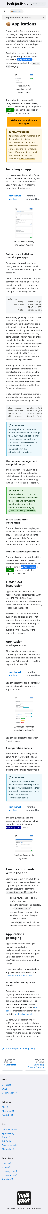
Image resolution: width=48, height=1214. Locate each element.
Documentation (9, 1129)
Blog (4, 1107)
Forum (5, 1137)
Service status (8, 1145)
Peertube (6, 1115)
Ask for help (7, 1141)
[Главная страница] (4, 11)
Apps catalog (8, 1133)
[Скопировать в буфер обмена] (39, 299)
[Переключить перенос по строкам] (34, 299)
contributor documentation (19, 975)
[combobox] (37, 4)
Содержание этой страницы (17, 17)
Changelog (7, 1149)
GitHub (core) (8, 1171)
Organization (8, 1092)
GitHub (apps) (8, 1175)
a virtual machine (27, 158)
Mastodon (7, 1111)
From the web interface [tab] (14, 197)
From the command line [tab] (33, 197)
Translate (6, 1179)
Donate (5, 1163)
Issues (5, 1167)
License (5, 1085)
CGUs (4, 1088)
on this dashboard (23, 1014)
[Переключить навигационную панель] (4, 4)
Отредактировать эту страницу (20, 1048)
